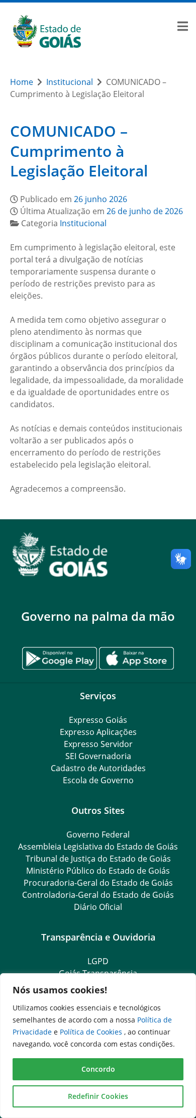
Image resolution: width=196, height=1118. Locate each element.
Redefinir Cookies (98, 1096)
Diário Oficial (98, 906)
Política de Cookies (92, 1032)
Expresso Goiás (98, 719)
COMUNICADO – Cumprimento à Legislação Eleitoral (79, 151)
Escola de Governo (98, 780)
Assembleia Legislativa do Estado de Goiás (98, 846)
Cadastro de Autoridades (98, 768)
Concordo (98, 1069)
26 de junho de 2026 (145, 211)
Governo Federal (98, 834)
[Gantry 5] (98, 554)
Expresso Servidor (98, 744)
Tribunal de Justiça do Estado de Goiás (98, 858)
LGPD (98, 961)
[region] (98, 1045)
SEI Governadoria (98, 756)
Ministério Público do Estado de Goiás (98, 870)
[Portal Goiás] (98, 31)
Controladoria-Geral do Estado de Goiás (98, 894)
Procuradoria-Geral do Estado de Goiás (98, 882)
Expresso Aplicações (98, 731)
